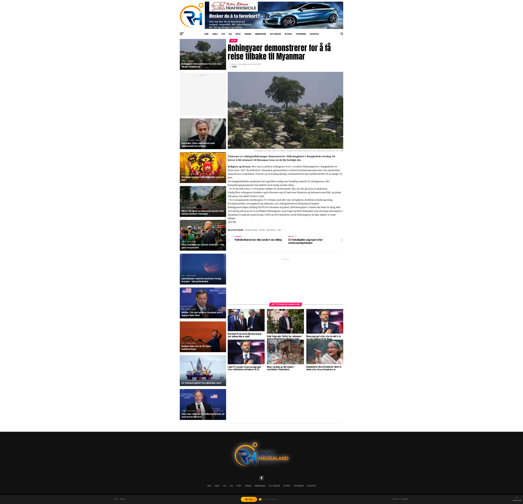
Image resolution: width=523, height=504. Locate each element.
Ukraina (248, 33)
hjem (262, 230)
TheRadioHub (517, 500)
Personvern (301, 33)
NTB (223, 33)
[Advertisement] (203, 96)
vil (280, 230)
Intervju (288, 33)
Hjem (206, 33)
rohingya (271, 230)
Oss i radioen (275, 33)
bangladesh (252, 230)
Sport (238, 33)
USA (230, 33)
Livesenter (314, 33)
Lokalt (215, 33)
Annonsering (260, 33)
